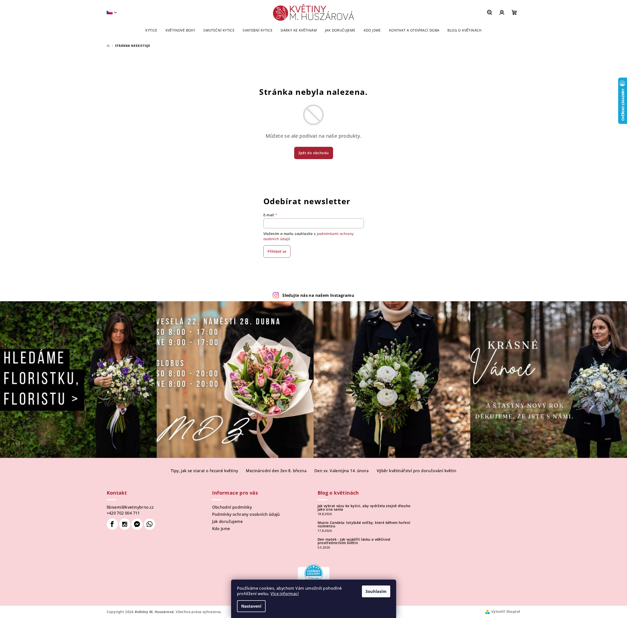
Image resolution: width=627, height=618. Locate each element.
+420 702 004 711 (123, 513)
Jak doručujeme (227, 521)
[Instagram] (124, 524)
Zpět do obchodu (313, 152)
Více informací (285, 593)
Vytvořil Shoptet (505, 611)
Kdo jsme (221, 528)
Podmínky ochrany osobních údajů (246, 514)
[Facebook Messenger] (137, 524)
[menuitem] (151, 30)
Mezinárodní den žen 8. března (276, 470)
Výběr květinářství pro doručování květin (416, 470)
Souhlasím (376, 591)
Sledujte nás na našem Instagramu (318, 295)
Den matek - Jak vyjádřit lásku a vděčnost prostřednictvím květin (354, 541)
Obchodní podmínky (232, 507)
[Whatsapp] (149, 524)
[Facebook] (112, 524)
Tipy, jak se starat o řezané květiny (204, 470)
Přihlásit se (277, 251)
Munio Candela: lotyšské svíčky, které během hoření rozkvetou (364, 524)
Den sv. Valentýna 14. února (341, 470)
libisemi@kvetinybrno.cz (130, 507)
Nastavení (251, 606)
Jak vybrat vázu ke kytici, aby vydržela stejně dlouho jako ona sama (364, 507)
